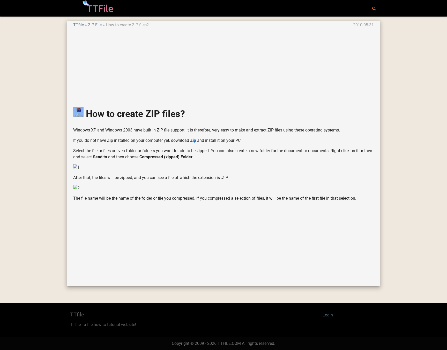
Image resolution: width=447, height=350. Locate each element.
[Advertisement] (223, 64)
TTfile (78, 24)
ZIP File (95, 24)
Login (328, 315)
